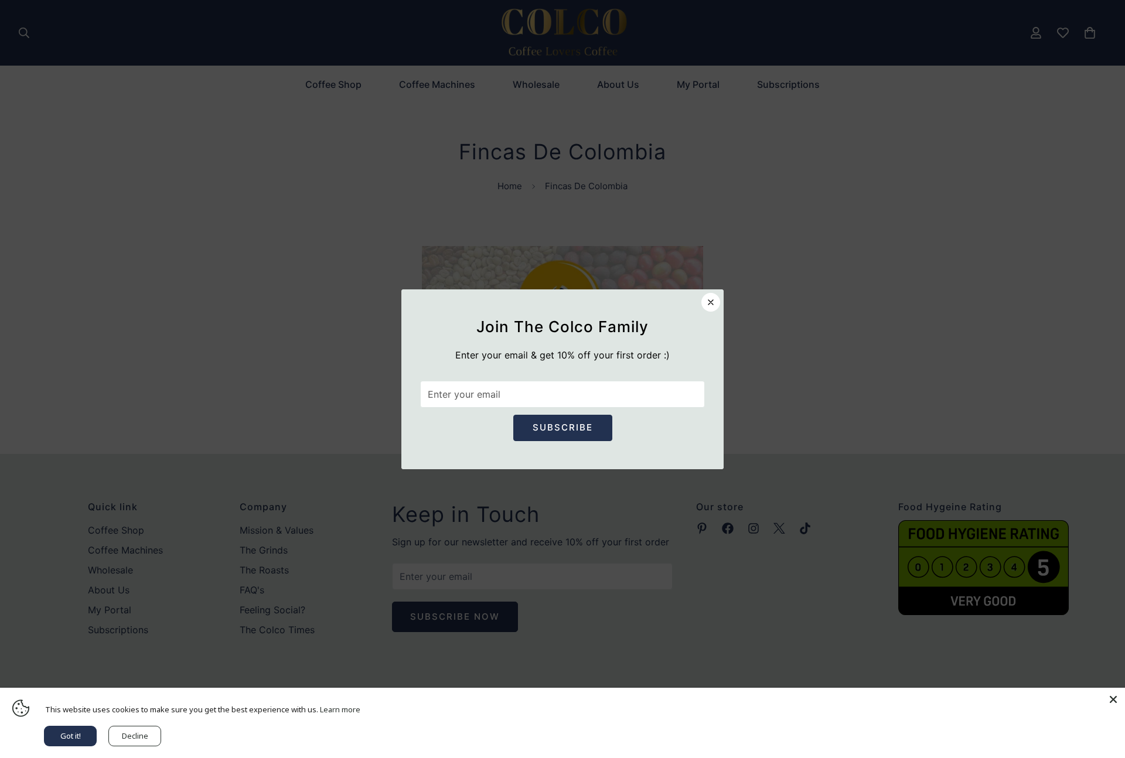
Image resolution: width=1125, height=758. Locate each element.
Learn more (340, 709)
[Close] (1113, 699)
